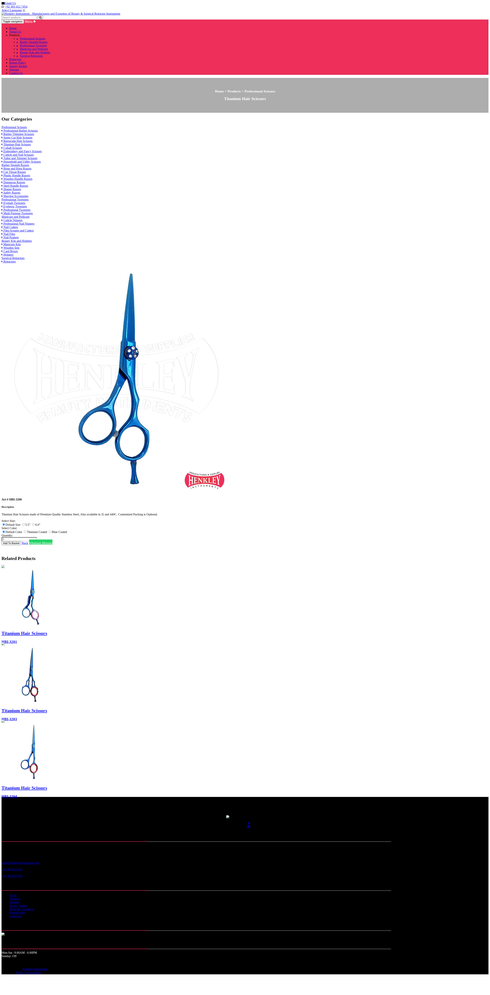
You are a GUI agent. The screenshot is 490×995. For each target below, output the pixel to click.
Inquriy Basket (18, 66)
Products (14, 35)
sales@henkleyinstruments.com (20, 862)
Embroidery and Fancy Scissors (22, 151)
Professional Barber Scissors (20, 130)
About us (14, 898)
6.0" (37, 524)
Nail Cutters (10, 227)
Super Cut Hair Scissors (17, 137)
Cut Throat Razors (14, 172)
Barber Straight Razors (33, 42)
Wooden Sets (11, 247)
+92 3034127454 (12, 869)
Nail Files (9, 234)
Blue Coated (59, 532)
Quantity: (7, 535)
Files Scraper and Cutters (18, 230)
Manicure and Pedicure (34, 49)
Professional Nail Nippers (18, 223)
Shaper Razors (12, 189)
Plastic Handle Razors (16, 175)
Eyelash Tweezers (14, 203)
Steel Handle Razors (15, 185)
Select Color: (9, 528)
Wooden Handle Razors (17, 178)
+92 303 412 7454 (16, 6)
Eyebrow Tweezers (15, 206)
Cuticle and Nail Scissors (18, 154)
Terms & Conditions (21, 909)
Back (25, 543)
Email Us (10, 3)
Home (13, 28)
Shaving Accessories (15, 196)
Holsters (8, 254)
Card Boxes (10, 251)
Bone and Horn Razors (17, 168)
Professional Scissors (32, 38)
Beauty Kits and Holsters (35, 52)
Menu (29, 21)
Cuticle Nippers (12, 220)
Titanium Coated (37, 532)
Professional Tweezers (33, 45)
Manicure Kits (12, 244)
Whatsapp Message (40, 543)
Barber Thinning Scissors (18, 134)
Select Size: (9, 520)
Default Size (13, 524)
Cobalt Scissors (12, 147)
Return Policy (17, 62)
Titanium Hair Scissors (17, 144)
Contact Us (16, 73)
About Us (15, 31)
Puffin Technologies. (28, 972)
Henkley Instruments (35, 969)
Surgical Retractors (31, 55)
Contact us (15, 916)
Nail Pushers (11, 237)
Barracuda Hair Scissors (18, 141)
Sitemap (14, 69)
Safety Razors (11, 192)
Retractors (15, 59)
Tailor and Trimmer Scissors (20, 158)
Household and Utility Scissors (22, 161)
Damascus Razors (14, 182)
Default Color (14, 532)
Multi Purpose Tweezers (18, 213)
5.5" (28, 524)
